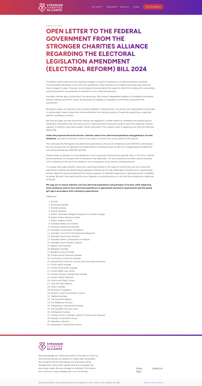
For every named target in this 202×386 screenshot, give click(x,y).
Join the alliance (153, 6)
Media (136, 6)
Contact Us (157, 368)
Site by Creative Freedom (154, 383)
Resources (111, 6)
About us (124, 6)
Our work (96, 6)
